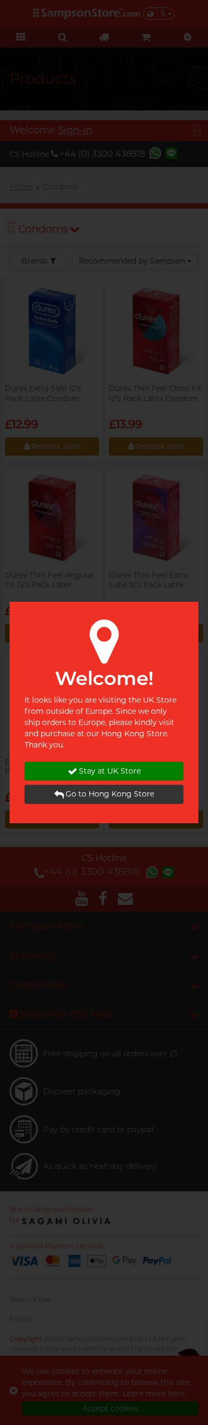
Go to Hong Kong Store (110, 794)
